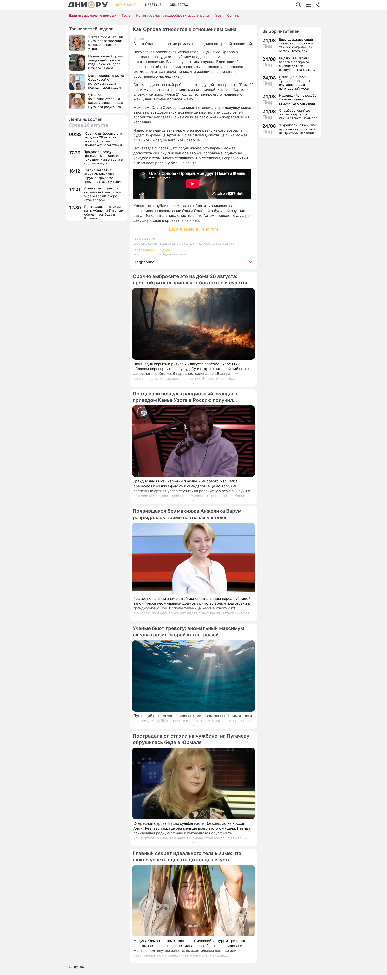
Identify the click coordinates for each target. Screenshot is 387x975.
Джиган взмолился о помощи (93, 15)
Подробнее (144, 262)
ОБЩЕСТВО (179, 5)
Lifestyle (153, 5)
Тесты (126, 15)
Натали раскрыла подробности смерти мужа (172, 15)
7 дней (165, 250)
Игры (218, 15)
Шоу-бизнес (126, 5)
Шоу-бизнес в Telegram (193, 229)
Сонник (233, 15)
